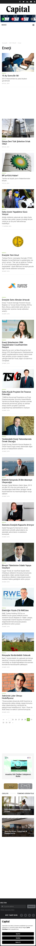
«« (3, 719)
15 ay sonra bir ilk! (10, 76)
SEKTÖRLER (12, 43)
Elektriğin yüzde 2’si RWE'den (15, 610)
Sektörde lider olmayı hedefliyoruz (12, 697)
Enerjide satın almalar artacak (16, 300)
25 (13, 719)
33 (6, 722)
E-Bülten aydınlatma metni (7, 910)
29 (25, 719)
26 (16, 719)
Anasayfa (4, 43)
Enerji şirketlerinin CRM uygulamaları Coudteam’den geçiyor (14, 344)
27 (19, 719)
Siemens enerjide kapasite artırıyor (18, 525)
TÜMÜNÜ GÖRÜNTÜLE (25, 793)
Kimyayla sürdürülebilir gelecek (16, 655)
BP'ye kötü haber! (10, 175)
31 (31, 719)
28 (22, 719)
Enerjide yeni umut (10, 255)
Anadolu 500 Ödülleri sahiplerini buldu (18, 775)
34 (9, 722)
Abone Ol (31, 906)
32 (3, 722)
